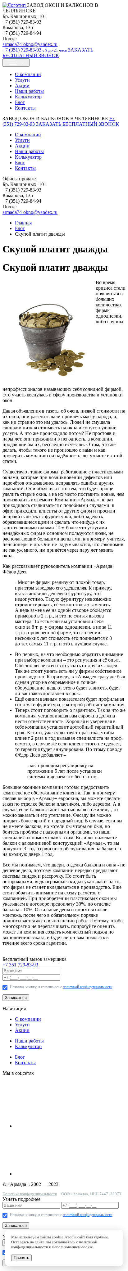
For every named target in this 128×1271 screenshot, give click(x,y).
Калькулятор (28, 96)
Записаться (16, 997)
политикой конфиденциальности (87, 987)
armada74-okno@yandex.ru (29, 44)
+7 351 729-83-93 (20, 964)
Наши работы (29, 91)
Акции (22, 85)
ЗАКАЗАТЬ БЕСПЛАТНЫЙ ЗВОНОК (47, 52)
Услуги (22, 80)
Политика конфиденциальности (29, 1194)
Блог (20, 102)
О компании (28, 74)
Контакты (25, 108)
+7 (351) (34, 49)
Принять (21, 1257)
